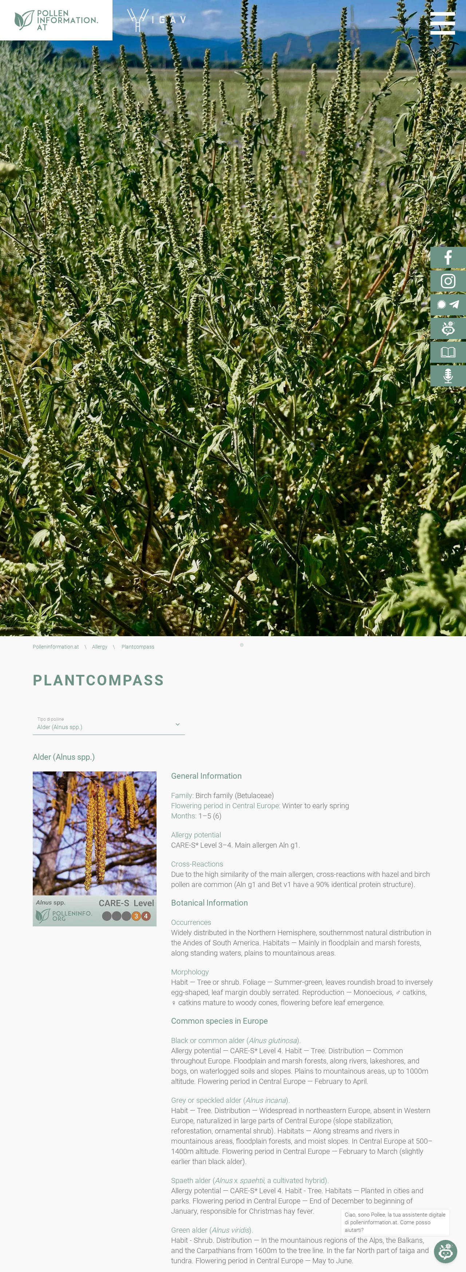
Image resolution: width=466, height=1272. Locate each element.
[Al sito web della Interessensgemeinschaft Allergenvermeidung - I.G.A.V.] (156, 20)
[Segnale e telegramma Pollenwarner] (448, 304)
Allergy (99, 647)
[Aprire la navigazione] (442, 23)
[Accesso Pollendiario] (448, 352)
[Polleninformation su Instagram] (448, 281)
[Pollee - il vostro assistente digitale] (448, 328)
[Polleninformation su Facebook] (448, 257)
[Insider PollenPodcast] (448, 375)
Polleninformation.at (56, 647)
